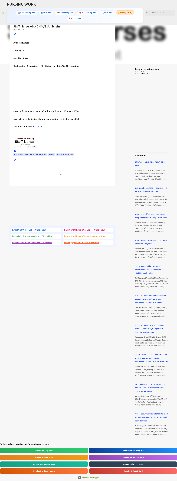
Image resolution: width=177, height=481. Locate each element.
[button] (14, 34)
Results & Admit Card (133, 471)
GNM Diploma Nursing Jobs (35, 154)
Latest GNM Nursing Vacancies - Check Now (84, 230)
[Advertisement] (62, 92)
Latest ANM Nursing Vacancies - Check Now (32, 243)
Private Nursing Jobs (44, 457)
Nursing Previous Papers (44, 471)
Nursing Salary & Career (133, 464)
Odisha (51, 154)
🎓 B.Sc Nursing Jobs (65, 13)
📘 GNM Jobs (46, 13)
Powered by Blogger (90, 478)
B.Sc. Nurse (18, 154)
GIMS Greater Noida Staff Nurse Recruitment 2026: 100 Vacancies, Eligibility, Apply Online (148, 269)
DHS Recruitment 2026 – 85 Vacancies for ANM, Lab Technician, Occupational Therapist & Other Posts (151, 328)
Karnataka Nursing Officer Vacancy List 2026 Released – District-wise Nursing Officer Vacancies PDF (150, 387)
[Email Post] (14, 152)
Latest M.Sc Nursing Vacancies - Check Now (84, 236)
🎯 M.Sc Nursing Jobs (87, 13)
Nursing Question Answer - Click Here (81, 243)
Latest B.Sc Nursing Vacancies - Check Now (32, 236)
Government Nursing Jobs (133, 450)
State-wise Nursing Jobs (133, 457)
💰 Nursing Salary (125, 13)
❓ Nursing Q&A (74, 18)
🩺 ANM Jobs (107, 13)
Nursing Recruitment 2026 (44, 464)
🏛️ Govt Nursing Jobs (26, 13)
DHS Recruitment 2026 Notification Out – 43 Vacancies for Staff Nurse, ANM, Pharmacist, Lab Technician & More (151, 299)
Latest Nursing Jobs (44, 450)
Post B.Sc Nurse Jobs (65, 154)
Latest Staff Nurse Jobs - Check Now (29, 230)
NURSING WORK (21, 4)
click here (36, 126)
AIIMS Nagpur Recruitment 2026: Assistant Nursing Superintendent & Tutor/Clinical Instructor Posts (151, 417)
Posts (141, 71)
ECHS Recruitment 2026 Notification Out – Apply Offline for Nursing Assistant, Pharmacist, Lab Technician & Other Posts (151, 358)
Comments (143, 73)
